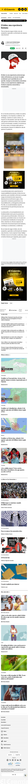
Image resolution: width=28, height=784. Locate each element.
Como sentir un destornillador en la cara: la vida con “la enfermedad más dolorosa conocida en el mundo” (13, 707)
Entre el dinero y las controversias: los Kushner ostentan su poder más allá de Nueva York (11, 342)
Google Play (18, 754)
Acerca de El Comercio (5, 725)
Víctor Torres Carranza (6, 507)
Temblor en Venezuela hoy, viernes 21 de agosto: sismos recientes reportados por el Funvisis (14, 379)
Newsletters (3, 722)
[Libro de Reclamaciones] (18, 764)
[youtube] (15, 760)
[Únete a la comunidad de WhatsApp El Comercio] (12, 48)
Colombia (3, 405)
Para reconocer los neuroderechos (11, 531)
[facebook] (7, 760)
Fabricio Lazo (4, 587)
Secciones (3, 717)
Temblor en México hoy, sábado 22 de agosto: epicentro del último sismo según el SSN (13, 439)
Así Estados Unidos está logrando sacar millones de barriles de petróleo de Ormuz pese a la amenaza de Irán (12, 332)
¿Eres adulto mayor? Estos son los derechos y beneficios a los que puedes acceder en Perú (12, 469)
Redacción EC (4, 384)
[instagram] (13, 760)
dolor (11, 303)
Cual (2, 642)
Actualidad (3, 672)
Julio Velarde (24, 13)
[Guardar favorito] (22, 48)
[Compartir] (25, 48)
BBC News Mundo (5, 612)
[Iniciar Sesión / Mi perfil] (25, 9)
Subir (13, 774)
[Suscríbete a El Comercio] (22, 9)
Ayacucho (16, 13)
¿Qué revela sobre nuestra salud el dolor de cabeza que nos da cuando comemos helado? (13, 617)
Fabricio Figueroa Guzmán (7, 560)
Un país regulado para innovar (10, 584)
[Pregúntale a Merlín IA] (25, 775)
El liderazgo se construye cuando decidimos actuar (11, 503)
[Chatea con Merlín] (19, 9)
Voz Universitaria (5, 500)
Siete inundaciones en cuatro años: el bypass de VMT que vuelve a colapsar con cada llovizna (12, 337)
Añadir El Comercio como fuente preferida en (13, 20)
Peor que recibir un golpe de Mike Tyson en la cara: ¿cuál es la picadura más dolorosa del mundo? (13, 677)
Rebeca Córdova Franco (6, 534)
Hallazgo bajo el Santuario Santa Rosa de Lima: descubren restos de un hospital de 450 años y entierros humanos (11, 318)
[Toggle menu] (2, 9)
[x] (10, 760)
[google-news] (20, 760)
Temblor (11, 13)
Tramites (3, 465)
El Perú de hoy (5, 557)
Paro (20, 13)
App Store (10, 754)
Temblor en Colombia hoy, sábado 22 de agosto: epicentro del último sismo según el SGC (13, 409)
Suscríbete (3, 719)
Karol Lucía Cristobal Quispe (13, 42)
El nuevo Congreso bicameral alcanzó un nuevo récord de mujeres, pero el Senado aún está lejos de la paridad (12, 349)
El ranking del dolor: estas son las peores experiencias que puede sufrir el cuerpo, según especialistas (13, 647)
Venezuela (3, 375)
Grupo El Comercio (5, 728)
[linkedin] (18, 760)
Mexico (2, 435)
